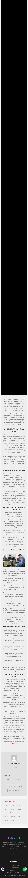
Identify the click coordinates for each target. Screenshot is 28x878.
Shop (19, 816)
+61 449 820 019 (15, 865)
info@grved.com (15, 870)
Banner (6, 805)
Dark (5, 809)
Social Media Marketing (14, 786)
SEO (19, 783)
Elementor (12, 809)
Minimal (17, 812)
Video (12, 820)
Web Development (14, 790)
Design (8, 779)
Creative (18, 805)
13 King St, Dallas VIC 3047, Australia (14, 872)
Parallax (13, 816)
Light (11, 812)
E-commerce (18, 779)
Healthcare (10, 783)
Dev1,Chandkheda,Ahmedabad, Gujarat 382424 (14, 875)
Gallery (19, 809)
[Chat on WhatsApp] (25, 869)
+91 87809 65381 (15, 867)
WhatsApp (19, 747)
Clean (12, 805)
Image (5, 812)
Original (6, 816)
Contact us (14, 743)
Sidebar (6, 820)
